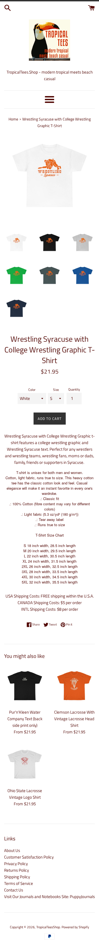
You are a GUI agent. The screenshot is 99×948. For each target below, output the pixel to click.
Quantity (74, 389)
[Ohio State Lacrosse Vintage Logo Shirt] (24, 764)
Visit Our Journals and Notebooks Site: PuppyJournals (49, 896)
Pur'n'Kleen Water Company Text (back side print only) (24, 718)
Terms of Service (18, 883)
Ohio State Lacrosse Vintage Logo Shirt (24, 793)
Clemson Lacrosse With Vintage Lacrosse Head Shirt (74, 718)
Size (56, 389)
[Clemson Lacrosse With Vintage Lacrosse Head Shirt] (74, 685)
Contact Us (13, 890)
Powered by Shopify (75, 927)
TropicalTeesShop (48, 927)
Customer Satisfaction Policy (29, 857)
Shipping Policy (17, 877)
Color (31, 389)
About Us (12, 850)
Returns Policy (16, 870)
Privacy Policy (16, 863)
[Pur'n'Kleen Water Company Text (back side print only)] (24, 685)
